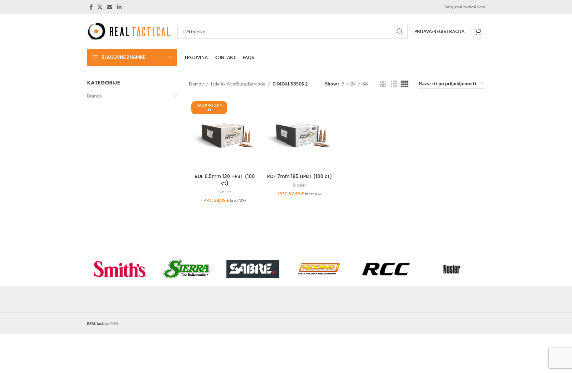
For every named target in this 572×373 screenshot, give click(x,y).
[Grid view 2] (383, 84)
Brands (94, 96)
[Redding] (319, 269)
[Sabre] (253, 269)
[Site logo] (129, 31)
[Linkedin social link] (119, 7)
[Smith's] (120, 269)
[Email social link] (110, 7)
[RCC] (385, 269)
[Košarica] (478, 31)
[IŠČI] (400, 31)
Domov (196, 83)
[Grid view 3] (394, 84)
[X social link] (100, 7)
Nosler (224, 191)
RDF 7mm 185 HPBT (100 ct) (299, 176)
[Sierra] (186, 269)
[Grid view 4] (404, 84)
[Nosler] (452, 269)
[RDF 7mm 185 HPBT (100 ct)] (299, 134)
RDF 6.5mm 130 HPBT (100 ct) (225, 179)
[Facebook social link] (91, 7)
